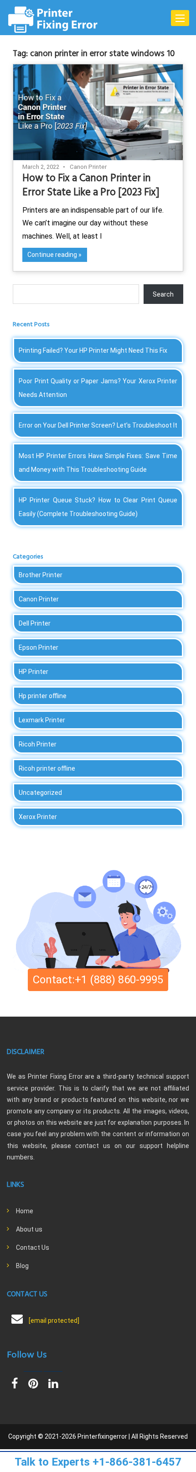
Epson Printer (38, 647)
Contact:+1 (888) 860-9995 (98, 979)
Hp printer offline (43, 695)
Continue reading (52, 254)
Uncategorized (40, 792)
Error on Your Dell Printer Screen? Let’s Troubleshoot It (98, 425)
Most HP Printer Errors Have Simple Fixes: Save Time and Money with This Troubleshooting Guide (98, 462)
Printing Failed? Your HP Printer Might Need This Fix (93, 350)
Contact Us (32, 1247)
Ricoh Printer (38, 744)
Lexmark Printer (42, 720)
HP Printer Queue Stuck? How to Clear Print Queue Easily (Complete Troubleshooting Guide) (98, 506)
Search (163, 294)
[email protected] (54, 1320)
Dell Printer (35, 623)
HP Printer (33, 671)
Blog (22, 1265)
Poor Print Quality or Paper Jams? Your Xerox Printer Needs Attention (98, 387)
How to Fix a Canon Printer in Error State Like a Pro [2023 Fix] (91, 185)
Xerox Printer (38, 816)
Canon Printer (88, 166)
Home (24, 1211)
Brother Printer (40, 575)
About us (29, 1229)
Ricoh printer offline (47, 768)
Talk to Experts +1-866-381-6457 (98, 1462)
